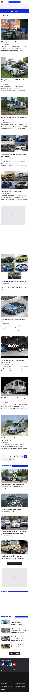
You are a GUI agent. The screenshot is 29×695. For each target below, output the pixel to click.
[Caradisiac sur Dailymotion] (10, 664)
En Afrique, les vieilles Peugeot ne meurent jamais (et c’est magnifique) (12, 557)
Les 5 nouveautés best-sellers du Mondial (14, 281)
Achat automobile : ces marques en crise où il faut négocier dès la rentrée (18, 630)
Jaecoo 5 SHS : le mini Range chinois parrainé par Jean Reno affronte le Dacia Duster (12, 487)
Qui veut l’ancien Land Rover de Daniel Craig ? (19, 646)
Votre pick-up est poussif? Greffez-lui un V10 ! (13, 81)
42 (2, 459)
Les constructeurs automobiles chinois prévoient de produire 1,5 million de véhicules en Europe (18, 623)
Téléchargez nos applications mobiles (13, 670)
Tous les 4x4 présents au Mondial (11, 191)
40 (22, 456)
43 (6, 459)
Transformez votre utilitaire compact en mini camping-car (13, 439)
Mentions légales (4, 683)
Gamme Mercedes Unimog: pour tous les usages (13, 119)
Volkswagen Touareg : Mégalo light (11, 42)
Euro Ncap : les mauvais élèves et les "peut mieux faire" (12, 361)
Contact (2, 673)
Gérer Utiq (3, 689)
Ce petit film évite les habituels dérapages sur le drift (11, 510)
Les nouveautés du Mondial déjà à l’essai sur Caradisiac (13, 156)
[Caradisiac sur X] (7, 664)
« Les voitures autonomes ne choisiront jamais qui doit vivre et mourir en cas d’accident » (13, 534)
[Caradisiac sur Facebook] (3, 664)
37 (10, 456)
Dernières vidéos (6, 466)
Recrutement (3, 680)
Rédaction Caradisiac (5, 676)
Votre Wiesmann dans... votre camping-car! (13, 399)
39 (18, 456)
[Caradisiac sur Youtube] (14, 664)
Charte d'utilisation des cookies (7, 686)
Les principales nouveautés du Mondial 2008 (13, 320)
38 (14, 456)
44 (10, 459)
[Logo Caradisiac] (14, 3)
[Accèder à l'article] (14, 476)
